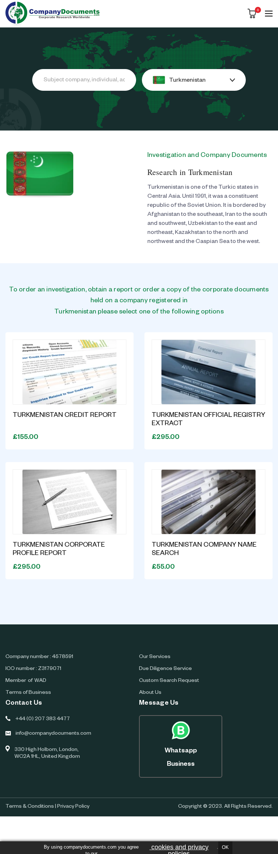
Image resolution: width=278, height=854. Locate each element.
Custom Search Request (169, 681)
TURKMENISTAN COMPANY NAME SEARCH (204, 550)
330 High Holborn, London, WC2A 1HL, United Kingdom (47, 753)
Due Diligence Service (165, 669)
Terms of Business (28, 693)
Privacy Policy (73, 807)
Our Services (154, 657)
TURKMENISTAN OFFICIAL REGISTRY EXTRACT (208, 420)
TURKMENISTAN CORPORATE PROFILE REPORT (59, 550)
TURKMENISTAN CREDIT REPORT (65, 415)
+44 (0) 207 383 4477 (42, 719)
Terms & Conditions (29, 807)
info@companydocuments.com (53, 734)
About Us (150, 693)
